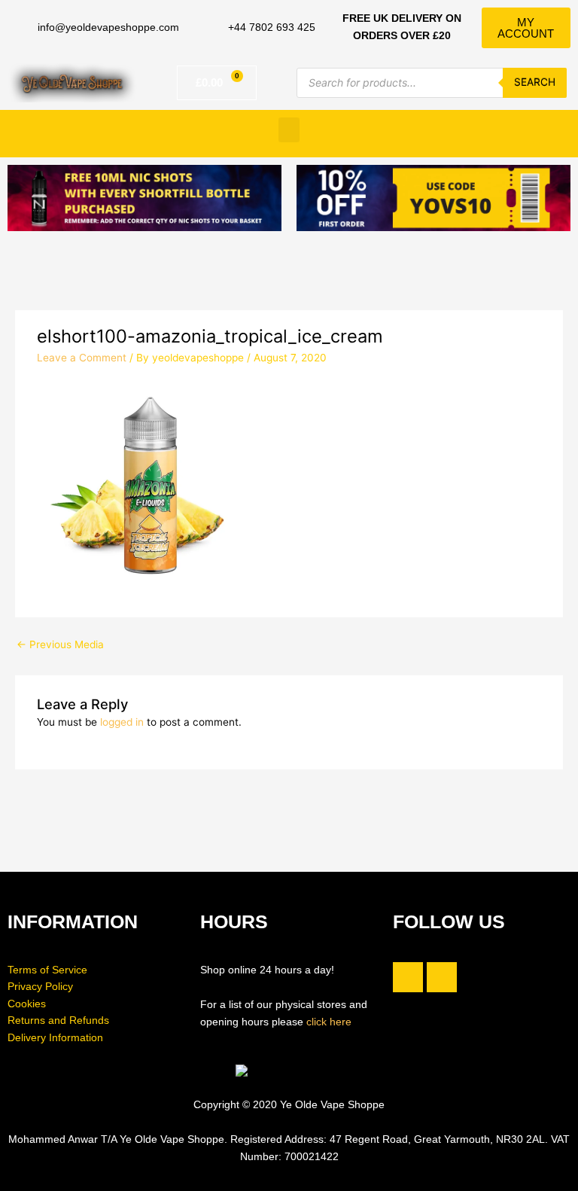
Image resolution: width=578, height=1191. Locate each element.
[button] (289, 129)
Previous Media (60, 644)
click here (328, 1022)
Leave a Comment (81, 358)
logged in (122, 722)
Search (534, 82)
